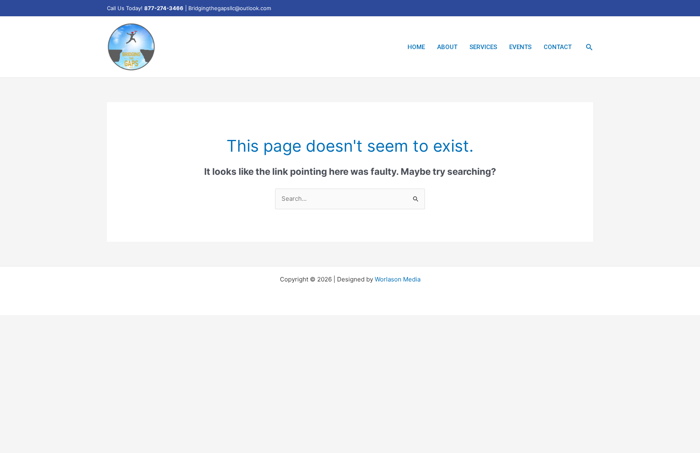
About (447, 47)
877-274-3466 (164, 8)
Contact (558, 47)
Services (483, 47)
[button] (589, 47)
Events (520, 47)
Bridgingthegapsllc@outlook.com (229, 8)
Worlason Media (397, 279)
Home (416, 47)
